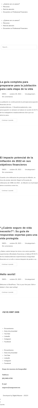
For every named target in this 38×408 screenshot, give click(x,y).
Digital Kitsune (17, 395)
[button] (19, 16)
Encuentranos (9, 328)
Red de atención (8, 9)
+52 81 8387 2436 (10, 312)
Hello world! (7, 274)
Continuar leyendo (9, 120)
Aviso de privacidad (10, 331)
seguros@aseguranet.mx (11, 387)
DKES (4, 94)
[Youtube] (4, 317)
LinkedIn (7, 336)
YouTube (7, 334)
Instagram (7, 339)
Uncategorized (30, 94)
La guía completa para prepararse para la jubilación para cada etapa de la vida (18, 85)
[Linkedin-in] (10, 317)
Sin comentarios (7, 96)
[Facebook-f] (21, 317)
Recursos (6, 6)
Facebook (7, 342)
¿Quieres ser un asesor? (11, 4)
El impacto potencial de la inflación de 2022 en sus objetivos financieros (16, 161)
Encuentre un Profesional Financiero (15, 12)
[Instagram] (16, 317)
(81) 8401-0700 (7, 378)
